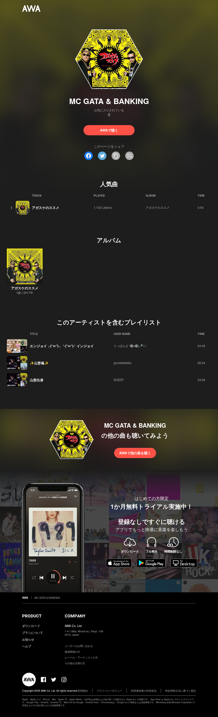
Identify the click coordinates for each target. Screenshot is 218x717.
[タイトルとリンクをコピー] (116, 155)
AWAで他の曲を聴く (135, 452)
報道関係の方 (72, 651)
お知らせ (28, 639)
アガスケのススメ (45, 207)
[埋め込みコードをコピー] (129, 155)
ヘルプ (26, 646)
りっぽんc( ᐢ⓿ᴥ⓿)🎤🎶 (130, 346)
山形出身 (36, 379)
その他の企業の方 (75, 663)
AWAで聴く (109, 130)
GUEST (119, 380)
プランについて (32, 632)
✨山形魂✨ (39, 362)
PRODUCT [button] (32, 615)
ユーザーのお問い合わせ (79, 646)
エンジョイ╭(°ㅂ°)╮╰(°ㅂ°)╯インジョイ (62, 345)
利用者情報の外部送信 (143, 690)
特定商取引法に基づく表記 (180, 690)
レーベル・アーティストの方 (81, 657)
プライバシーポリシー (109, 690)
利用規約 (83, 690)
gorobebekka (122, 363)
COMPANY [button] (75, 615)
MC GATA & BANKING (47, 597)
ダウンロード (31, 626)
